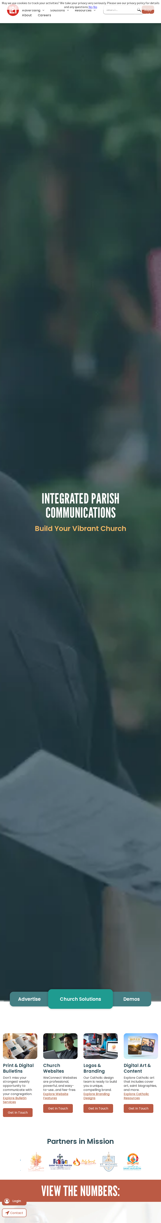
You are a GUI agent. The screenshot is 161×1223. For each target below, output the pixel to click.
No (95, 7)
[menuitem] (33, 10)
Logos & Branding (94, 1068)
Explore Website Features (55, 1096)
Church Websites (53, 1068)
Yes (91, 7)
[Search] (139, 9)
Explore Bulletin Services (15, 1100)
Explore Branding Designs (96, 1096)
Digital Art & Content (137, 1068)
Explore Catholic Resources (136, 1096)
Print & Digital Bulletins (18, 1068)
